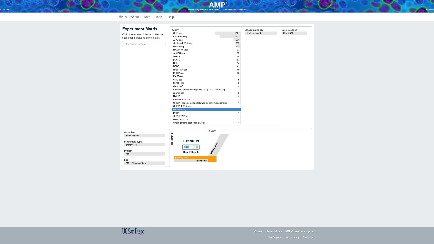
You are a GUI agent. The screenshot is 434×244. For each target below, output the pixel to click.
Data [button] (147, 17)
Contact (258, 231)
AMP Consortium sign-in (299, 231)
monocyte (201, 160)
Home (123, 16)
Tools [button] (159, 17)
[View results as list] (186, 147)
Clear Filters (190, 152)
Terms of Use (274, 231)
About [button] (135, 17)
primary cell (181, 157)
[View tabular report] (195, 147)
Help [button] (171, 17)
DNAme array (214, 148)
